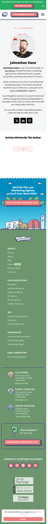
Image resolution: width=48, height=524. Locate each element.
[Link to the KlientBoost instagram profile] (17, 465)
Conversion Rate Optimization (19, 336)
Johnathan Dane (26, 28)
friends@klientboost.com (22, 442)
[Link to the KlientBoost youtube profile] (29, 465)
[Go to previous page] (16, 149)
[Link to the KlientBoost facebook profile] (23, 465)
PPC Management (14, 300)
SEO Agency (12, 320)
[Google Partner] (23, 480)
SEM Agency (12, 296)
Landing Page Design (15, 344)
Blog (15, 28)
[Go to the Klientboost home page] (5, 14)
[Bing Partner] (23, 489)
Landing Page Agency (15, 340)
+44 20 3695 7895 (22, 416)
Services (10, 253)
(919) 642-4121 (21, 400)
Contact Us (11, 272)
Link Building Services (16, 324)
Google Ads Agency (15, 292)
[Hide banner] (43, 6)
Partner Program (14, 268)
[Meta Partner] (23, 498)
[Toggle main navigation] (42, 14)
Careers (13, 264)
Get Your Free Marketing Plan (22, 202)
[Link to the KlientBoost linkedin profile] (11, 465)
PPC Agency (12, 284)
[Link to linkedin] (23, 120)
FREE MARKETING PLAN (23, 6)
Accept (23, 519)
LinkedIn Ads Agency (15, 304)
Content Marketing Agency (18, 316)
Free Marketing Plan (24, 14)
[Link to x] (16, 120)
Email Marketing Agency (17, 357)
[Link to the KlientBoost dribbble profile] (35, 465)
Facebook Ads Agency (16, 288)
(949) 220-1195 (21, 383)
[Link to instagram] (29, 120)
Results (10, 257)
